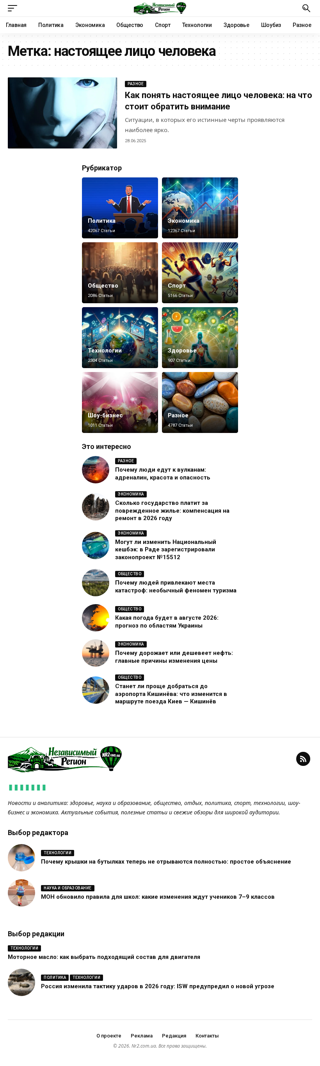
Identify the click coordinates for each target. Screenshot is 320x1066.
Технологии (105, 350)
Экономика (183, 220)
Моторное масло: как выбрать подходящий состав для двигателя (104, 956)
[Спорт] (200, 272)
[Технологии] (120, 337)
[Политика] (120, 207)
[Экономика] (200, 207)
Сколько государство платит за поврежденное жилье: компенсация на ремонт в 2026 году (172, 510)
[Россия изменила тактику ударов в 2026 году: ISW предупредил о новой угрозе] (21, 982)
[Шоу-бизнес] (120, 402)
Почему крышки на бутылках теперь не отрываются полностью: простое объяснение (166, 861)
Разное (136, 84)
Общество (103, 285)
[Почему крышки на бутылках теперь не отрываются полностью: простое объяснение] (21, 857)
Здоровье (182, 350)
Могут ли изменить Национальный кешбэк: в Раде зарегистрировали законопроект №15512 (165, 549)
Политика (102, 220)
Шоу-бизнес (105, 415)
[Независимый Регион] (160, 8)
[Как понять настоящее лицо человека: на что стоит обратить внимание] (62, 112)
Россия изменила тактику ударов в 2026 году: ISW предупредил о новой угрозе (157, 986)
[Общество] (120, 272)
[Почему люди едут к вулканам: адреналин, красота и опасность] (95, 469)
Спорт (177, 285)
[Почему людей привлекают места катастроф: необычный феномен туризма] (95, 582)
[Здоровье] (200, 337)
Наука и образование (68, 888)
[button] (14, 8)
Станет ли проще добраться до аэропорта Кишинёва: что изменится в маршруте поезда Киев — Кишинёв (171, 694)
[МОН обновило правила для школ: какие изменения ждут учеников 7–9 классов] (21, 893)
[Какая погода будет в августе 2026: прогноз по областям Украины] (95, 617)
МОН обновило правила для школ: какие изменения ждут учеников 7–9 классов (158, 896)
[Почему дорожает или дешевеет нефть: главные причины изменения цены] (95, 653)
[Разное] (200, 402)
